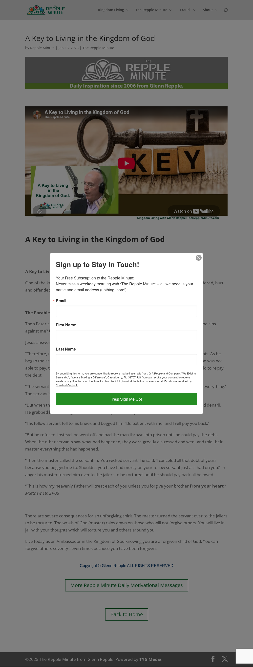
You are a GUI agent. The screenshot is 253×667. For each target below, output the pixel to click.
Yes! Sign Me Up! (126, 399)
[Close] (199, 258)
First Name (66, 325)
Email (61, 301)
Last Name (66, 349)
